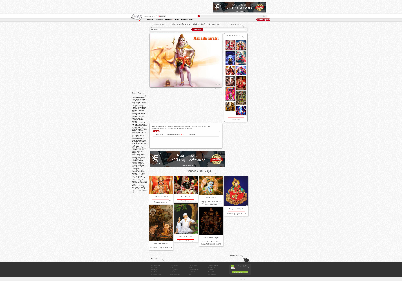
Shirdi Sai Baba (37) (185, 237)
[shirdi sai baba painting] (186, 218)
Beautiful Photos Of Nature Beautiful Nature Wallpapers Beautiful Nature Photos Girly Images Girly (139, 150)
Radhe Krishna (174, 272)
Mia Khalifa (211, 267)
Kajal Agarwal (174, 265)
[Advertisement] (174, 6)
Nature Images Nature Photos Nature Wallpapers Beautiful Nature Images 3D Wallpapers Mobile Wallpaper (138, 117)
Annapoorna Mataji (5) (236, 209)
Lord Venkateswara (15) (211, 238)
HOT (171, 267)
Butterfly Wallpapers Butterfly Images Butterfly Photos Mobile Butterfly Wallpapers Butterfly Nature (139, 109)
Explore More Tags (198, 171)
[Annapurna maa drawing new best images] (236, 191)
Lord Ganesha (212, 274)
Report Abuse (218, 88)
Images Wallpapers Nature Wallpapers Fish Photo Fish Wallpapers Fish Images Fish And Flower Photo (139, 134)
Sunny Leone (174, 270)
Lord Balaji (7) (185, 197)
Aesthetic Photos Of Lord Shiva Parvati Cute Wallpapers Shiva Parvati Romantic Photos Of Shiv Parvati (139, 181)
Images (176, 19)
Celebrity (150, 19)
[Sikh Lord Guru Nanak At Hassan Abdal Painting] (161, 223)
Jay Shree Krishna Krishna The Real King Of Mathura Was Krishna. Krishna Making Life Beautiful (211, 203)
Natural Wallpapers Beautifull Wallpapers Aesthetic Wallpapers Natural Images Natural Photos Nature (139, 165)
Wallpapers (159, 19)
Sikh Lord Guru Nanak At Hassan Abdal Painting (161, 248)
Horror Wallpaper (194, 270)
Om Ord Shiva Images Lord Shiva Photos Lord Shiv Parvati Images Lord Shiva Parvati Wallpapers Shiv (139, 189)
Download (197, 29)
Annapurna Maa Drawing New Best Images (236, 213)
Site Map (238, 279)
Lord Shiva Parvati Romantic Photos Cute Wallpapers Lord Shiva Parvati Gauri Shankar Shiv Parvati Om (138, 173)
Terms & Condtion (222, 279)
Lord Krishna (193, 272)
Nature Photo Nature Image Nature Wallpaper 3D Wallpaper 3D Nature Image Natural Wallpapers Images (139, 142)
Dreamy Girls (155, 270)
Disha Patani (212, 272)
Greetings (168, 19)
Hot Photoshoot (193, 265)
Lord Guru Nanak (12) (161, 243)
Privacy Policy (231, 279)
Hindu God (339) (211, 197)
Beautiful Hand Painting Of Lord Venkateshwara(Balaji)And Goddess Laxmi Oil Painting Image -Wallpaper (211, 243)
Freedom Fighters (263, 20)
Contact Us (248, 279)
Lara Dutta (154, 272)
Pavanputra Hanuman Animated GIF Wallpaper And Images (161, 201)
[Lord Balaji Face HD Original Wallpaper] (186, 185)
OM (190, 274)
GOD (184, 134)
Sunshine (210, 270)
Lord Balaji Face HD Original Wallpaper (186, 201)
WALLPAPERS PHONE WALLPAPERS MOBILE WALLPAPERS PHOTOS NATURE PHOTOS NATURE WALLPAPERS (139, 126)
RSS (243, 279)
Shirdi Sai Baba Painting (186, 241)
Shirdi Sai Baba (156, 274)
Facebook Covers (187, 19)
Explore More (236, 120)
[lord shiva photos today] (241, 110)
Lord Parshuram (175, 274)
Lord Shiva (159, 134)
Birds (190, 267)
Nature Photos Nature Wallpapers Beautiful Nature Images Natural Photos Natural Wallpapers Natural (138, 157)
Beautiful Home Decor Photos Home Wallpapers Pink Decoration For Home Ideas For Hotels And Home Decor (139, 101)
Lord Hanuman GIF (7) (161, 197)
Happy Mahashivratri (173, 134)
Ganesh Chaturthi (213, 265)
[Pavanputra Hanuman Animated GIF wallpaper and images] (161, 185)
